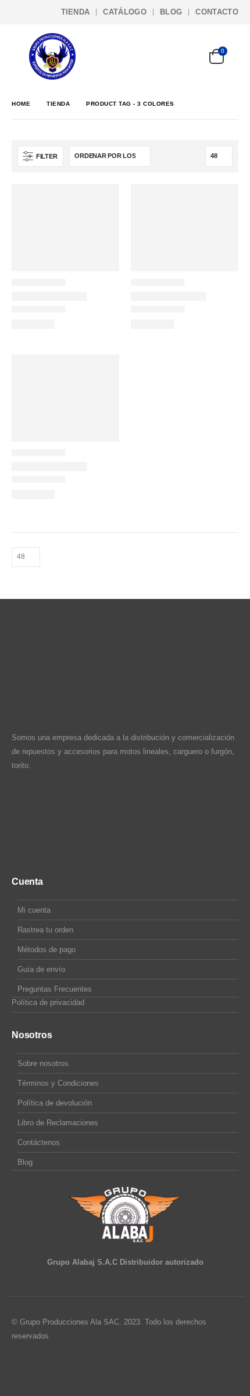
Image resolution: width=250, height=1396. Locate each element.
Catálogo (125, 12)
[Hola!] (184, 56)
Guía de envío (41, 969)
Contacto (216, 12)
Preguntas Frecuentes (54, 989)
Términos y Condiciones (58, 1083)
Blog (171, 12)
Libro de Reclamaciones (57, 1122)
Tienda (75, 12)
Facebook (21, 1367)
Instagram (43, 1367)
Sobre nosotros (43, 1063)
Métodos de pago (46, 949)
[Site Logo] (52, 56)
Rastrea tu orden (45, 929)
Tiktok (65, 1367)
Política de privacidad (48, 1002)
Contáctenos (38, 1142)
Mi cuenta (34, 910)
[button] (20, 56)
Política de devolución (54, 1103)
